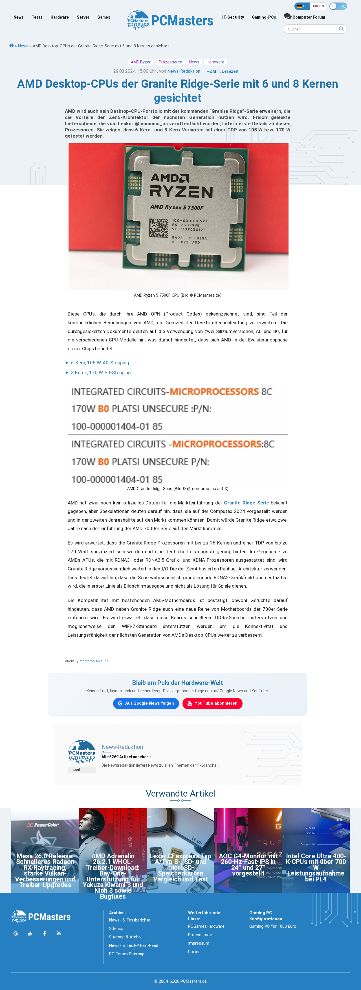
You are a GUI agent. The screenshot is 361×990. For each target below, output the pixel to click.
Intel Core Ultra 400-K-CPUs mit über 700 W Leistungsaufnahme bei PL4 (316, 867)
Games (103, 17)
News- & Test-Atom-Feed (133, 945)
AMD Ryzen (141, 62)
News (19, 17)
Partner (195, 951)
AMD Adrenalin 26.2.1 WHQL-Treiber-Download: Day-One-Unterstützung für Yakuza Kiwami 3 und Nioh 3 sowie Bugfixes (113, 876)
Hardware (59, 17)
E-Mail (75, 770)
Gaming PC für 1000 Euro (272, 926)
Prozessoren (171, 62)
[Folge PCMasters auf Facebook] (44, 933)
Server (83, 17)
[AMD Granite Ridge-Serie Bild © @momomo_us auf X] (178, 433)
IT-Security (233, 17)
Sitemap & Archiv (125, 937)
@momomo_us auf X (92, 661)
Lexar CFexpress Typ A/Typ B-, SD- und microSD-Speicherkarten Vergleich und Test (181, 867)
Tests (37, 17)
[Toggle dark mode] (338, 6)
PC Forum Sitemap (126, 953)
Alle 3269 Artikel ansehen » (126, 757)
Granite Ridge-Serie (246, 503)
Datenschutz (200, 934)
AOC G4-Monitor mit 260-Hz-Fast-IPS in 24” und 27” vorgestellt (248, 864)
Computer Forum (308, 17)
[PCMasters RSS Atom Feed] (58, 933)
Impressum (198, 943)
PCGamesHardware (206, 926)
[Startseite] (11, 45)
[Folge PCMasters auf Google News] (15, 933)
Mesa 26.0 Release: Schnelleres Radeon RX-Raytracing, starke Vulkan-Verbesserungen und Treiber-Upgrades (45, 870)
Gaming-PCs (264, 17)
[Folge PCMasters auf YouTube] (30, 933)
